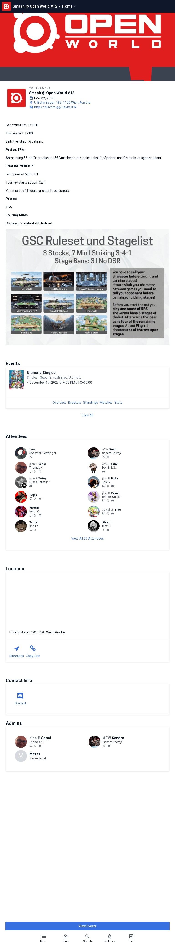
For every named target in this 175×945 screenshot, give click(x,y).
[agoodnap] (103, 530)
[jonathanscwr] (30, 457)
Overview (59, 402)
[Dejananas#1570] (40, 498)
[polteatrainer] (112, 486)
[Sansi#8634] (40, 471)
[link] (108, 457)
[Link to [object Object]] (22, 453)
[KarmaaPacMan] (30, 515)
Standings (90, 402)
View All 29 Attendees (87, 538)
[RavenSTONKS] (108, 500)
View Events (88, 926)
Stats (118, 402)
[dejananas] (35, 499)
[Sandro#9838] (108, 457)
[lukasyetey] (30, 486)
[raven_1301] (103, 500)
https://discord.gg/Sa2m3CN (55, 107)
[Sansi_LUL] (30, 471)
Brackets (74, 402)
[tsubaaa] (30, 530)
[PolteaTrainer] (103, 486)
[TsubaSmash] (35, 530)
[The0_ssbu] (108, 513)
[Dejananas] (30, 499)
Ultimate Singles (41, 372)
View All (87, 415)
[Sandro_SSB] (103, 457)
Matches (106, 402)
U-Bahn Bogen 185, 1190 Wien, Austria (62, 102)
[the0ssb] (112, 513)
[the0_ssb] (103, 513)
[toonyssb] (103, 471)
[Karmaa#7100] (40, 515)
